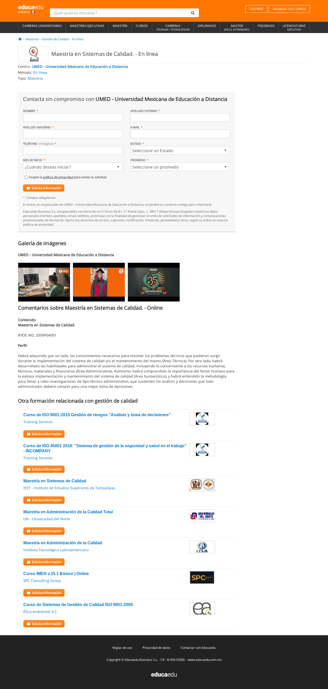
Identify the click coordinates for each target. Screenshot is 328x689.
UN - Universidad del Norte (46, 518)
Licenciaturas (294, 27)
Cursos (142, 26)
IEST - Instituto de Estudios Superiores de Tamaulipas (69, 487)
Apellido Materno (37, 127)
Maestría (120, 26)
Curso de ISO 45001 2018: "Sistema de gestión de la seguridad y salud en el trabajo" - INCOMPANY (105, 448)
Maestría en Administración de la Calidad (62, 543)
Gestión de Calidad (55, 39)
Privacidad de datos (156, 647)
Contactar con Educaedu (198, 647)
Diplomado (207, 26)
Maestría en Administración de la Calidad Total (68, 512)
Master (236, 27)
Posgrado (266, 26)
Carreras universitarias (42, 26)
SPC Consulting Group (42, 580)
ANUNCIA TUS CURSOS (289, 9)
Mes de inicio (32, 160)
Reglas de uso (122, 647)
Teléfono (38, 143)
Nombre (29, 111)
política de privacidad (58, 177)
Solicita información (46, 188)
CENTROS (256, 9)
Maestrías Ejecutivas (87, 26)
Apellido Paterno (143, 111)
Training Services (38, 421)
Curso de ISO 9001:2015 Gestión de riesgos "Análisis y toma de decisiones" (97, 415)
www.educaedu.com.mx (205, 659)
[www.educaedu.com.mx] (164, 674)
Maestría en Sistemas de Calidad (54, 481)
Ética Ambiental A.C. (40, 611)
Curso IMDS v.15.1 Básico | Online (56, 573)
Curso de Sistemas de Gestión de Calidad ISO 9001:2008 (78, 604)
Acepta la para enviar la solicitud (67, 177)
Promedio (138, 160)
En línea (77, 39)
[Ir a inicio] (20, 39)
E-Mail (135, 127)
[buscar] (193, 12)
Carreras (173, 27)
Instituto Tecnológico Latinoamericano (56, 549)
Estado (135, 143)
